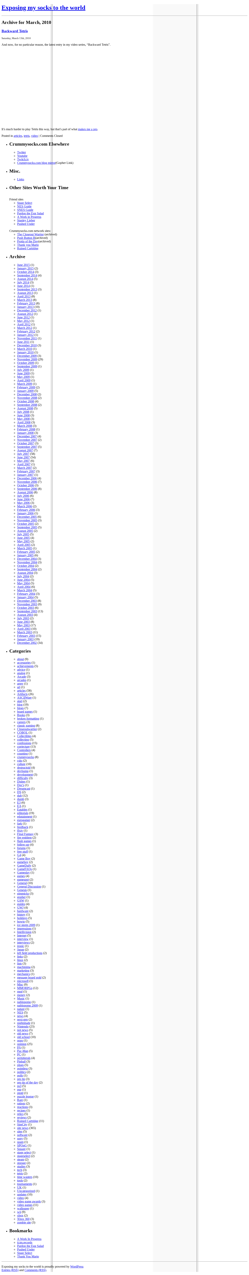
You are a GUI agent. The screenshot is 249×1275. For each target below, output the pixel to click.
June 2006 (23, 499)
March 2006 (24, 506)
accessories (24, 662)
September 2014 (27, 275)
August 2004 (25, 572)
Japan (20, 949)
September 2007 (27, 446)
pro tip (21, 1079)
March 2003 (24, 632)
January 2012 (25, 334)
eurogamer (23, 820)
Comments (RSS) (35, 1270)
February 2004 (26, 593)
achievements (25, 666)
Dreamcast (23, 788)
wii (19, 1212)
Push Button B (26, 237)
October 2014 (25, 272)
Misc (20, 984)
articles (18, 135)
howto (21, 921)
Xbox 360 (23, 1219)
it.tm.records (24, 1242)
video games (24, 1205)
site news (22, 1128)
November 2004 (27, 562)
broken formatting (28, 718)
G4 (19, 855)
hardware (23, 911)
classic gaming (26, 725)
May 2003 (23, 625)
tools (20, 1180)
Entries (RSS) (10, 1270)
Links (20, 179)
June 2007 (23, 457)
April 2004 (24, 586)
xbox (20, 1215)
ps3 (19, 1086)
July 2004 (23, 576)
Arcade (21, 676)
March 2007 (24, 467)
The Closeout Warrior (30, 234)
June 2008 (23, 415)
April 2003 (24, 628)
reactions (22, 1107)
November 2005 (27, 520)
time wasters (24, 1177)
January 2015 (25, 268)
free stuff (22, 851)
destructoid (24, 767)
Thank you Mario (28, 244)
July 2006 (23, 495)
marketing (23, 970)
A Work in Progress (29, 216)
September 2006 (27, 488)
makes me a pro (87, 129)
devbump (23, 771)
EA (19, 806)
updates (21, 1194)
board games (25, 711)
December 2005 (27, 516)
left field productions (29, 953)
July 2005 (23, 534)
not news (22, 1030)
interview (23, 939)
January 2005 (25, 555)
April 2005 (24, 544)
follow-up (23, 844)
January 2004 (25, 597)
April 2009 (24, 380)
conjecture (23, 746)
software (22, 1135)
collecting (23, 739)
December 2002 (27, 642)
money (21, 995)
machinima (24, 967)
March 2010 (24, 348)
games (21, 876)
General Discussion (29, 886)
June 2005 (23, 537)
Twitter (21, 152)
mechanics (23, 974)
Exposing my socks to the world (43, 7)
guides (21, 904)
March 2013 (24, 299)
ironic (20, 946)
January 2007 (25, 474)
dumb (20, 799)
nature (21, 1009)
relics (20, 1114)
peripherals (24, 1058)
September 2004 (27, 569)
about (20, 659)
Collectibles (24, 736)
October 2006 (25, 485)
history (21, 914)
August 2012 (25, 313)
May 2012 (23, 320)
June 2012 (23, 317)
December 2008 (27, 394)
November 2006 (27, 481)
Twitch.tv (23, 159)
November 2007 (27, 439)
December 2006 (27, 478)
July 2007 (23, 453)
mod (20, 991)
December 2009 (27, 355)
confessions (24, 743)
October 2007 (25, 443)
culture (21, 764)
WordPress (76, 1266)
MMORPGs (24, 988)
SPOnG (22, 1145)
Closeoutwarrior (27, 729)
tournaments (24, 1184)
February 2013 (26, 303)
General (22, 883)
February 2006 (26, 509)
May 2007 (23, 460)
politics (21, 1072)
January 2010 (25, 352)
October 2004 (25, 565)
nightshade (23, 1023)
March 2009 (24, 383)
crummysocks (25, 757)
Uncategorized (26, 1191)
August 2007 (25, 450)
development (25, 774)
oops (20, 1040)
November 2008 (27, 397)
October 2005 (25, 523)
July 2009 (23, 369)
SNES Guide (25, 209)
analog (21, 673)
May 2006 (23, 502)
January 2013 (25, 306)
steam (20, 1159)
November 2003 (27, 604)
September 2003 (27, 611)
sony (20, 1138)
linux (20, 960)
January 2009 (25, 390)
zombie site (24, 1222)
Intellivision (24, 932)
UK (19, 1187)
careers (21, 722)
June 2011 (23, 341)
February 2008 (26, 429)
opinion (21, 1044)
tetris (27, 135)
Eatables (22, 809)
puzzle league (25, 1096)
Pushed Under (26, 223)
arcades (21, 680)
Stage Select (24, 202)
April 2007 (24, 464)
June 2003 (23, 621)
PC (19, 1054)
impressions (24, 928)
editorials (22, 813)
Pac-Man (22, 1051)
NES (20, 1012)
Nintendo (23, 1026)
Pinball (21, 1061)
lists (19, 963)
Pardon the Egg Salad (30, 213)
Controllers (24, 750)
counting (22, 753)
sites (19, 1131)
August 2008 (25, 408)
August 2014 (25, 279)
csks (19, 760)
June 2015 (23, 265)
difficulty (22, 778)
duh (19, 795)
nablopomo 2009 (27, 1005)
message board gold (29, 977)
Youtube (22, 155)
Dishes (21, 781)
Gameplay (23, 872)
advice (21, 669)
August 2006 (25, 492)
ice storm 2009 (26, 925)
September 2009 (27, 366)
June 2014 (23, 286)
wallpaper (23, 1208)
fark (19, 823)
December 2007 (27, 436)
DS (19, 792)
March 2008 (24, 425)
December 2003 (27, 600)
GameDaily (24, 865)
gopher (21, 897)
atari (19, 701)
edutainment (24, 816)
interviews (23, 942)
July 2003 (23, 618)
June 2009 (23, 373)
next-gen (22, 1019)
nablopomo (24, 1002)
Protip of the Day (27, 241)
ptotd (20, 1093)
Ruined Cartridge (27, 248)
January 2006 (25, 513)
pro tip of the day (27, 1082)
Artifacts (22, 694)
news (20, 1016)
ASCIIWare (24, 697)
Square (21, 1149)
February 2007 (26, 471)
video (34, 135)
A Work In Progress (29, 1239)
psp (19, 1089)
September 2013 (27, 289)
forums (21, 848)
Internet (21, 935)
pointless (22, 1068)
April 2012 (24, 324)
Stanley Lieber (26, 220)
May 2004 (23, 583)
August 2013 (25, 292)
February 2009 (26, 387)
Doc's (20, 785)
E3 (19, 802)
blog (20, 704)
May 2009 (23, 376)
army (20, 683)
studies (21, 1166)
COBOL (22, 732)
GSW (20, 900)
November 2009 (27, 359)
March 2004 (24, 590)
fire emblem (24, 837)
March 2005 (24, 548)
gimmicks (23, 893)
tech (19, 1170)
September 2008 (27, 404)
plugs (20, 1065)
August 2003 (25, 614)
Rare (20, 1100)
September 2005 (27, 527)
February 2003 (26, 635)
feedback (22, 827)
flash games (24, 841)
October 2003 (25, 607)
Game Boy (24, 858)
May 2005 (23, 541)
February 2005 (26, 551)
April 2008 (24, 422)
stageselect (23, 1156)
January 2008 (25, 432)
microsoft (23, 981)
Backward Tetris (15, 31)
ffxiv (20, 830)
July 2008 (23, 411)
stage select (24, 1152)
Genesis (22, 890)
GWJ (20, 907)
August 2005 (25, 530)
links (20, 956)
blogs (20, 708)
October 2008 (25, 401)
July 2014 (23, 282)
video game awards (29, 1201)
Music (21, 998)
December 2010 (27, 345)
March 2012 (24, 327)
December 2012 (27, 310)
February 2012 (26, 331)
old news (22, 1033)
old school (23, 1037)
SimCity (22, 1124)
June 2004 (23, 579)
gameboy (22, 862)
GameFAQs (24, 869)
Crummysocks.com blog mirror (36, 162)
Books (21, 715)
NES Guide (24, 206)
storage (21, 1163)
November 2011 (27, 338)
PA (19, 1047)
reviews (22, 1117)
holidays (22, 918)
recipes (21, 1110)
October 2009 (25, 362)
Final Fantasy (25, 834)
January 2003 (25, 639)
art (18, 687)
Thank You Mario (28, 1256)
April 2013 (24, 296)
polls (20, 1075)
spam (20, 1142)
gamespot (23, 879)
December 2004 (27, 558)
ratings (21, 1103)
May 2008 (23, 418)
